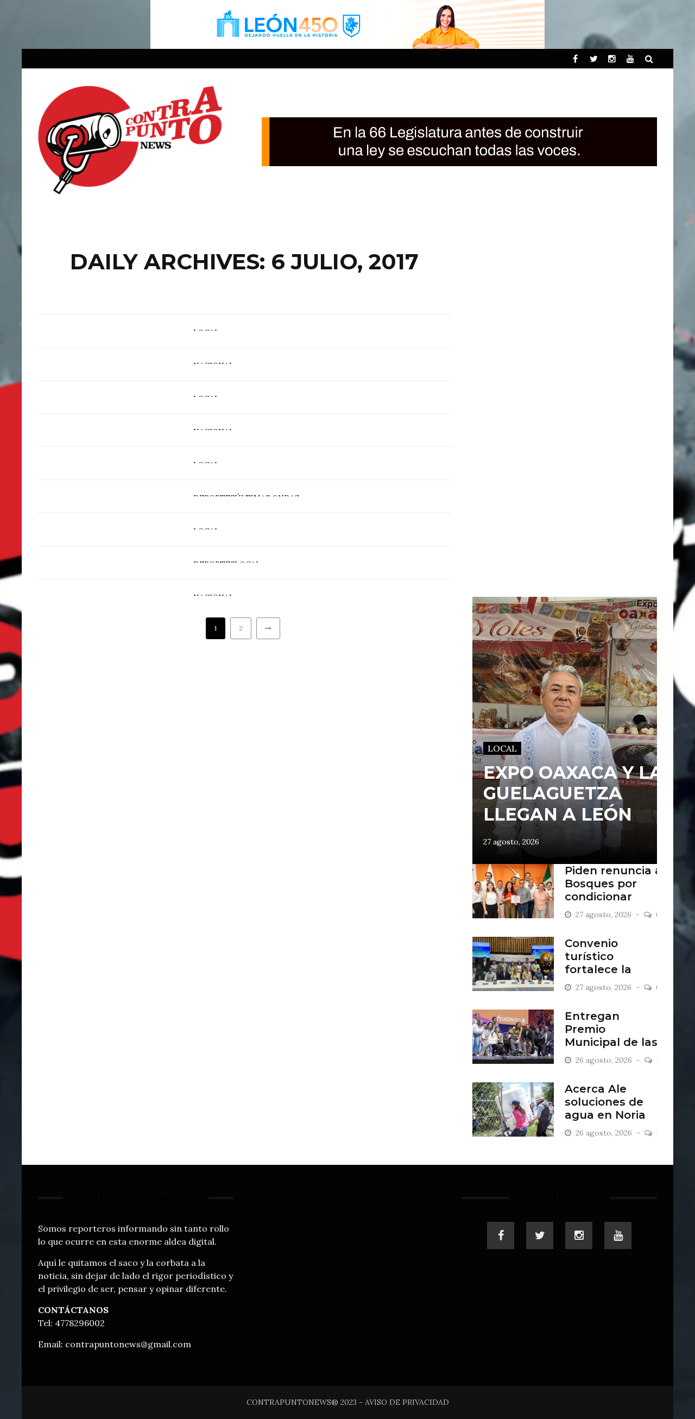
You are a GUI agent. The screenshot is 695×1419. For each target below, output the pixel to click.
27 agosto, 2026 (511, 842)
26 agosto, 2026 (605, 1060)
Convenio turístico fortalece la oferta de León (608, 963)
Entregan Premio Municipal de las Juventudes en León (611, 1042)
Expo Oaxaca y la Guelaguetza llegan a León (573, 793)
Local (502, 748)
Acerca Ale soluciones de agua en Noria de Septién (605, 1108)
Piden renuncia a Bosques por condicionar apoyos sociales (613, 890)
